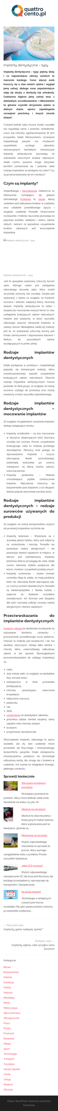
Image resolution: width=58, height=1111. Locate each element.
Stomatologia (29, 191)
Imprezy (8, 992)
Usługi (7, 1079)
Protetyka (25, 199)
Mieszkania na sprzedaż (34, 835)
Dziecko (8, 977)
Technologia (10, 1053)
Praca (7, 1023)
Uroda (7, 1074)
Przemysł (9, 1033)
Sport (7, 1048)
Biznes (7, 967)
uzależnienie (13, 715)
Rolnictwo (9, 1038)
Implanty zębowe (13, 628)
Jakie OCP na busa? (32, 865)
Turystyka (9, 1064)
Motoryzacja (10, 1008)
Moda (7, 1002)
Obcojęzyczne (11, 1018)
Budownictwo (11, 972)
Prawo (7, 1028)
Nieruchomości (12, 1013)
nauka (41, 199)
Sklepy (7, 1043)
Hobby (7, 987)
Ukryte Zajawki (12, 1069)
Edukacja (9, 982)
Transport (9, 1059)
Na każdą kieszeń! (31, 891)
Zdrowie (8, 1089)
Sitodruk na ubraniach (33, 809)
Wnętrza (8, 1084)
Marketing (9, 997)
